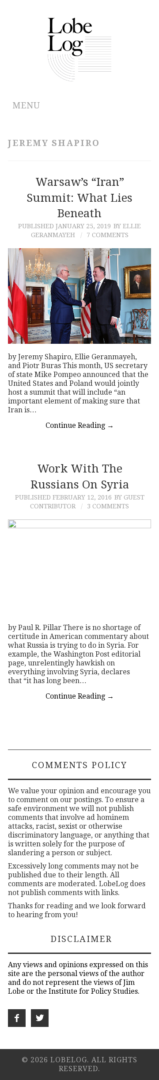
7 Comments (108, 234)
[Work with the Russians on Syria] (79, 567)
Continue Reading (79, 425)
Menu (26, 105)
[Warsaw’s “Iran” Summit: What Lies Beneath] (79, 296)
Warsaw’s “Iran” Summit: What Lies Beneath (79, 197)
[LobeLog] (80, 49)
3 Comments (108, 506)
